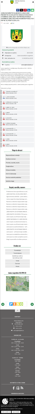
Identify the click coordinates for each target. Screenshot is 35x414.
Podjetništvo (10, 166)
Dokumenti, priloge (6, 88)
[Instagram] (17, 389)
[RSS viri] (22, 389)
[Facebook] (13, 389)
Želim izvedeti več (6, 412)
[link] (18, 10)
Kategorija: (8, 55)
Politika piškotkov (18, 408)
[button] (2, 304)
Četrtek (17, 263)
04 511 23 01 (19, 328)
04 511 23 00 (19, 326)
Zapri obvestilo (15, 412)
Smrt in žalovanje (11, 174)
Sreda (17, 261)
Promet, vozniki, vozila (12, 162)
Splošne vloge (10, 181)
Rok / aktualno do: (10, 58)
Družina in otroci (11, 159)
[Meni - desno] (33, 2)
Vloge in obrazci (17, 150)
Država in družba (10, 170)
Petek (17, 266)
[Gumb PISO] (16, 304)
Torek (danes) (17, 253)
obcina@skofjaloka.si (27, 65)
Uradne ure (17, 335)
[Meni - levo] (2, 2)
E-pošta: (7, 65)
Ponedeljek (17, 250)
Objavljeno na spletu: (11, 53)
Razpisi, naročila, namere (17, 187)
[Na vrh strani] (17, 310)
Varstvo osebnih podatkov (13, 177)
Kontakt (17, 316)
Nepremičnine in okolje (12, 155)
